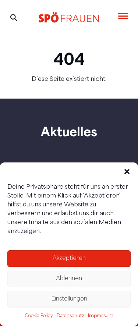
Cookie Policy (39, 316)
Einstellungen (69, 299)
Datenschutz (70, 316)
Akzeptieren (69, 258)
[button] (127, 171)
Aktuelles (69, 131)
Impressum (100, 316)
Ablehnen (69, 279)
